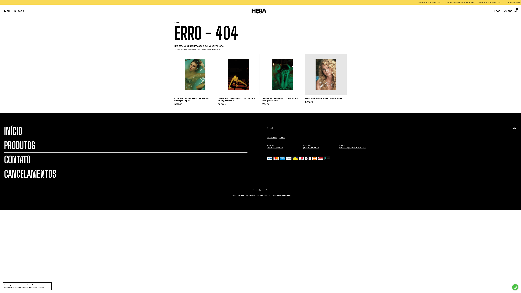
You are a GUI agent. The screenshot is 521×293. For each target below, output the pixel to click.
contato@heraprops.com (352, 148)
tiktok (282, 137)
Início (176, 22)
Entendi (41, 288)
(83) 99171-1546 (311, 148)
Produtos (19, 145)
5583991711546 (275, 148)
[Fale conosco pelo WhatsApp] (515, 287)
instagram (272, 137)
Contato (17, 159)
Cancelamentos (30, 174)
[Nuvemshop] (260, 190)
